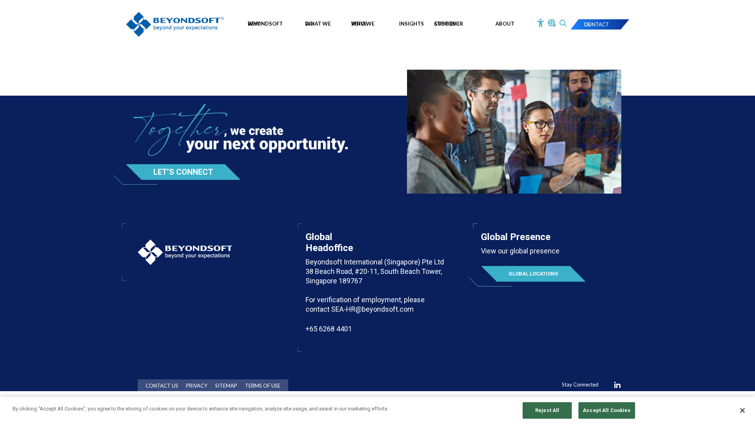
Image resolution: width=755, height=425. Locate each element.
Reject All (547, 410)
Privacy (196, 385)
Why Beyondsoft (265, 23)
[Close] (742, 410)
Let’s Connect (183, 172)
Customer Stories (448, 23)
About (504, 23)
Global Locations (533, 274)
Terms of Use (262, 385)
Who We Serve (362, 23)
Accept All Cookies (606, 410)
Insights (411, 23)
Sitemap (226, 385)
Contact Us (596, 24)
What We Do (318, 23)
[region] (377, 411)
